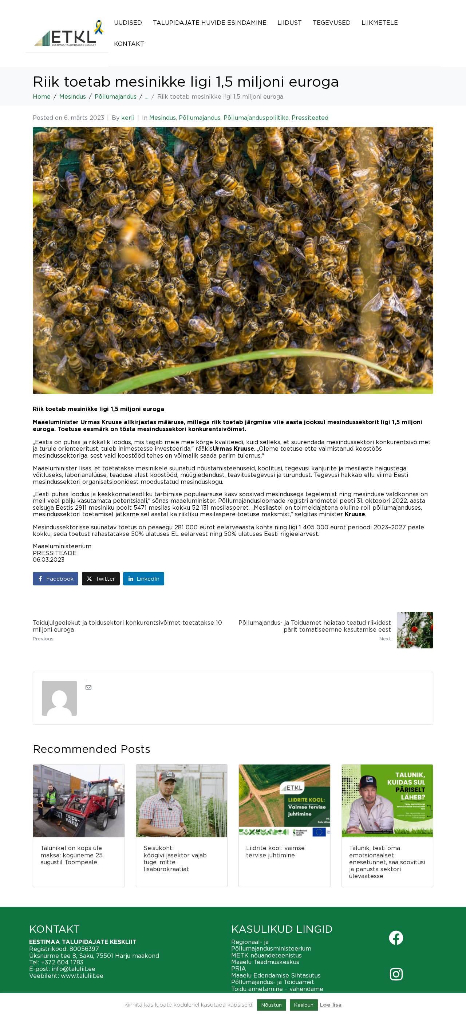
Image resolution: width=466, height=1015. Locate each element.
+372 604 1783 (62, 962)
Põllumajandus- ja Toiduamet (272, 982)
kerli (127, 117)
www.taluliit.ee (82, 975)
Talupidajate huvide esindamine (209, 22)
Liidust (289, 22)
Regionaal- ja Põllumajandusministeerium (271, 945)
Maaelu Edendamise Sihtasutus (276, 975)
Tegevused (332, 22)
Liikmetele (380, 22)
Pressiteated (310, 117)
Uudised (128, 22)
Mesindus (162, 117)
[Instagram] (396, 974)
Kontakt (129, 43)
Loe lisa (330, 1005)
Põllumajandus (200, 117)
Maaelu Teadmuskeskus (265, 962)
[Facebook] (396, 937)
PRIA (238, 968)
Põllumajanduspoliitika (256, 117)
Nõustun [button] (271, 1004)
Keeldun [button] (303, 1004)
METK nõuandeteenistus (266, 955)
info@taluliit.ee (73, 968)
